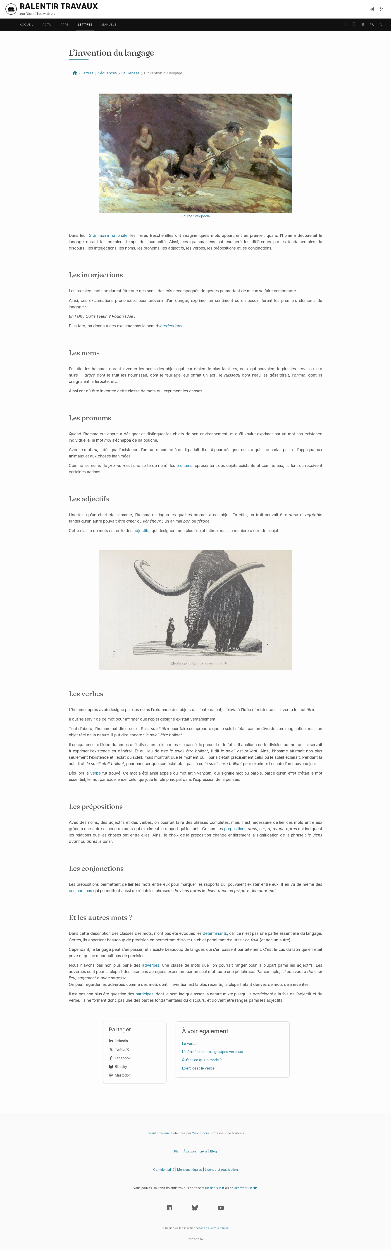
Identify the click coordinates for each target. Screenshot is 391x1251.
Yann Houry (200, 1133)
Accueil (26, 24)
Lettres (85, 24)
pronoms (184, 465)
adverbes (150, 965)
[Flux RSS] (382, 9)
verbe (95, 773)
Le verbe (189, 1043)
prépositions (235, 828)
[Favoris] (353, 24)
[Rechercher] (372, 24)
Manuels (109, 24)
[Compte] (363, 24)
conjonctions (80, 890)
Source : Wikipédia (195, 216)
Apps (65, 24)
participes (144, 994)
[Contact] (372, 9)
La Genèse (130, 73)
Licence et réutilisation (221, 1169)
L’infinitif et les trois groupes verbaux (212, 1052)
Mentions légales (189, 1169)
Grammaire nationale (108, 235)
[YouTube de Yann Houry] (221, 1209)
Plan (177, 1151)
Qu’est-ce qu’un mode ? (202, 1060)
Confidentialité (163, 1169)
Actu (47, 24)
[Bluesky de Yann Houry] (195, 1209)
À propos (190, 1151)
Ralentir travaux (158, 1133)
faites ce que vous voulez (212, 1228)
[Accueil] (75, 73)
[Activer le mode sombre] (381, 24)
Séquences (107, 73)
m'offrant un (243, 1188)
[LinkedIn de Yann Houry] (169, 1209)
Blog (213, 1151)
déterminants (215, 933)
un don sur (213, 1188)
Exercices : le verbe (198, 1068)
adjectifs (141, 530)
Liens (203, 1151)
